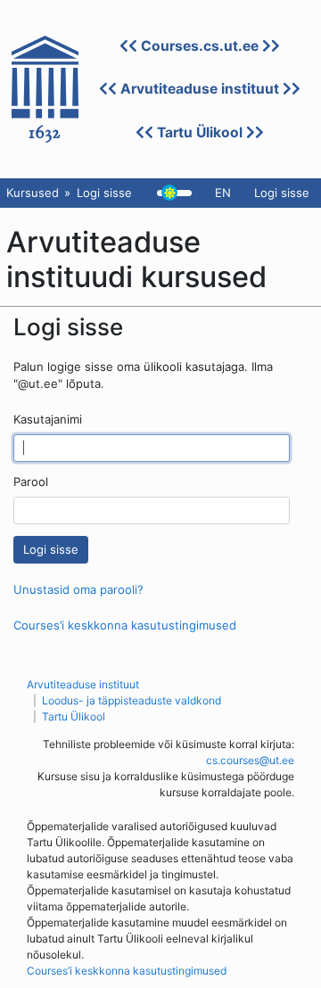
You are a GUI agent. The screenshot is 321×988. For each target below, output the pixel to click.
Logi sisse (281, 192)
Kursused (32, 192)
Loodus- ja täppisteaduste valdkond (131, 700)
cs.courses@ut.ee (250, 760)
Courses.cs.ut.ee (199, 45)
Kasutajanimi (47, 419)
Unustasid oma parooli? (78, 589)
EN (223, 192)
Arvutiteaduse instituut (200, 88)
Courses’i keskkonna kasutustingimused (124, 625)
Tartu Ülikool (199, 132)
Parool (30, 481)
